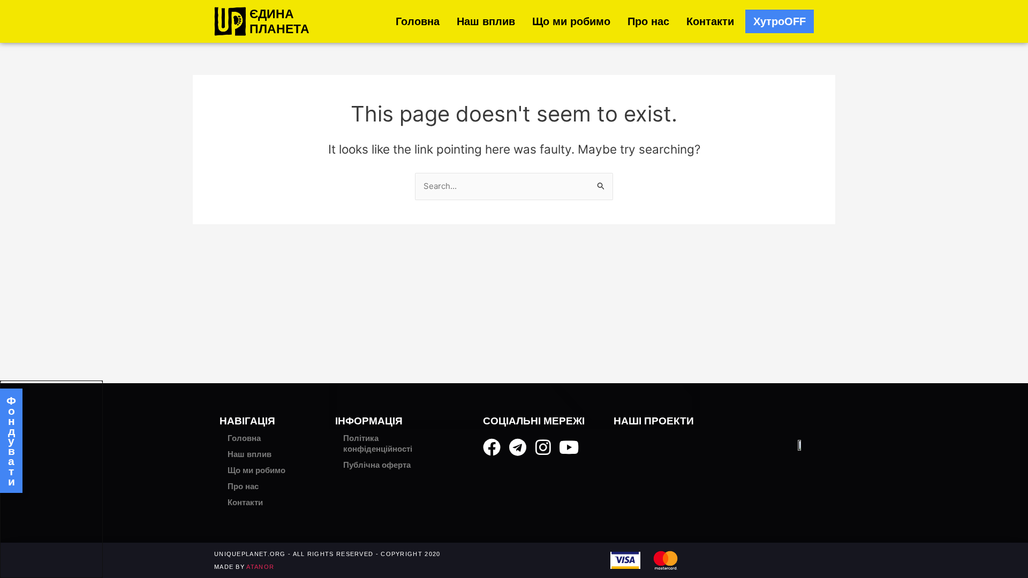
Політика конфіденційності (377, 443)
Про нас (648, 21)
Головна (418, 21)
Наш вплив (486, 21)
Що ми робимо (571, 21)
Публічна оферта (377, 464)
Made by (244, 567)
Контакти (710, 21)
